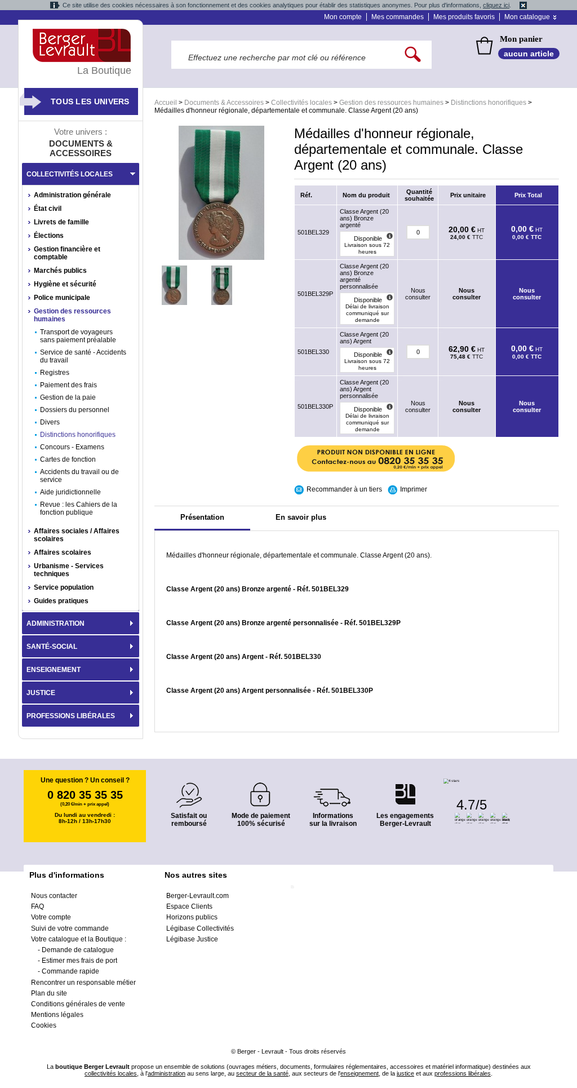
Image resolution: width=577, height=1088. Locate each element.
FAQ (37, 906)
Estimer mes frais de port (79, 961)
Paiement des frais (68, 385)
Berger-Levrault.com (197, 896)
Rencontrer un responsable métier (83, 983)
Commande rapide (70, 971)
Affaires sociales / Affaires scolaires (76, 535)
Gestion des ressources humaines (391, 103)
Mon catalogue (527, 17)
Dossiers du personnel (74, 410)
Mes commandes (397, 17)
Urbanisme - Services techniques (69, 570)
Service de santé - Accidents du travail (83, 356)
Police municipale (62, 298)
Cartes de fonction (68, 459)
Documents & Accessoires (224, 103)
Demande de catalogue (78, 950)
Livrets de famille (61, 222)
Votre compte (51, 917)
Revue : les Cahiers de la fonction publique (78, 508)
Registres (54, 373)
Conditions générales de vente (78, 1004)
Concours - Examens (72, 447)
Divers (50, 422)
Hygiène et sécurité (65, 284)
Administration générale (72, 195)
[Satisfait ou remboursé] (189, 788)
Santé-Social (51, 647)
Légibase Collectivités (200, 928)
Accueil (165, 103)
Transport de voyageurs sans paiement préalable (78, 336)
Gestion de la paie (68, 397)
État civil (47, 209)
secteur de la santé (262, 1073)
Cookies (43, 1025)
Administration (55, 623)
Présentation (202, 517)
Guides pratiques (61, 601)
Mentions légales (57, 1015)
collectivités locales (111, 1073)
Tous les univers (90, 101)
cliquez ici (496, 5)
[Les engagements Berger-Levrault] (405, 788)
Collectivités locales (301, 103)
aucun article (529, 53)
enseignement (359, 1073)
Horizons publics (192, 917)
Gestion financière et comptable (67, 253)
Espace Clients (189, 906)
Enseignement (53, 670)
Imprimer (413, 489)
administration (166, 1073)
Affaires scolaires (62, 552)
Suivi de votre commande (70, 928)
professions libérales (462, 1073)
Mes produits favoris (464, 17)
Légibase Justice (192, 939)
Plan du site (49, 993)
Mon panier (521, 38)
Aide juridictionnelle (70, 492)
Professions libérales (70, 716)
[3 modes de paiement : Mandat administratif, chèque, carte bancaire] (261, 790)
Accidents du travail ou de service (79, 476)
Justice (40, 693)
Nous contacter (54, 896)
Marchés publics (60, 271)
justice (405, 1073)
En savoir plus (301, 517)
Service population (64, 587)
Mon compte (343, 17)
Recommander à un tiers (344, 489)
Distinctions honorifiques (488, 103)
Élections (49, 236)
